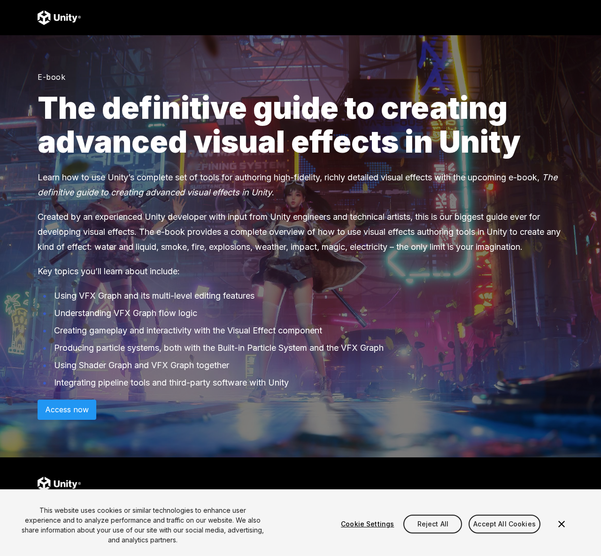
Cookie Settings (367, 524)
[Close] (561, 524)
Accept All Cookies (504, 524)
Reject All (432, 524)
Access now (67, 409)
